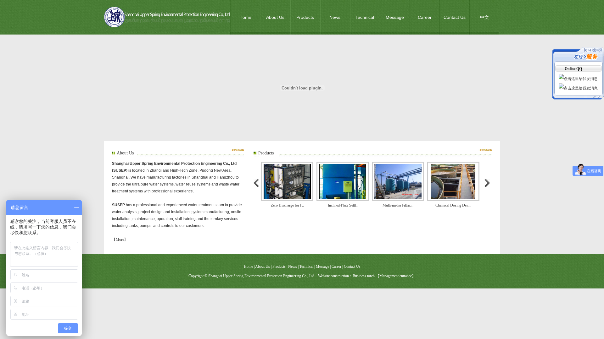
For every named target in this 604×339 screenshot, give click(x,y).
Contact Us (455, 17)
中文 (484, 17)
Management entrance (395, 276)
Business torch (364, 276)
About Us (275, 17)
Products (305, 17)
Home (245, 17)
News (334, 17)
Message (395, 17)
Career (425, 17)
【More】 (120, 239)
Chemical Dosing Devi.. (444, 205)
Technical (364, 17)
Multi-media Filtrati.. (388, 205)
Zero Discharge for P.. (277, 205)
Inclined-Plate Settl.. (333, 205)
